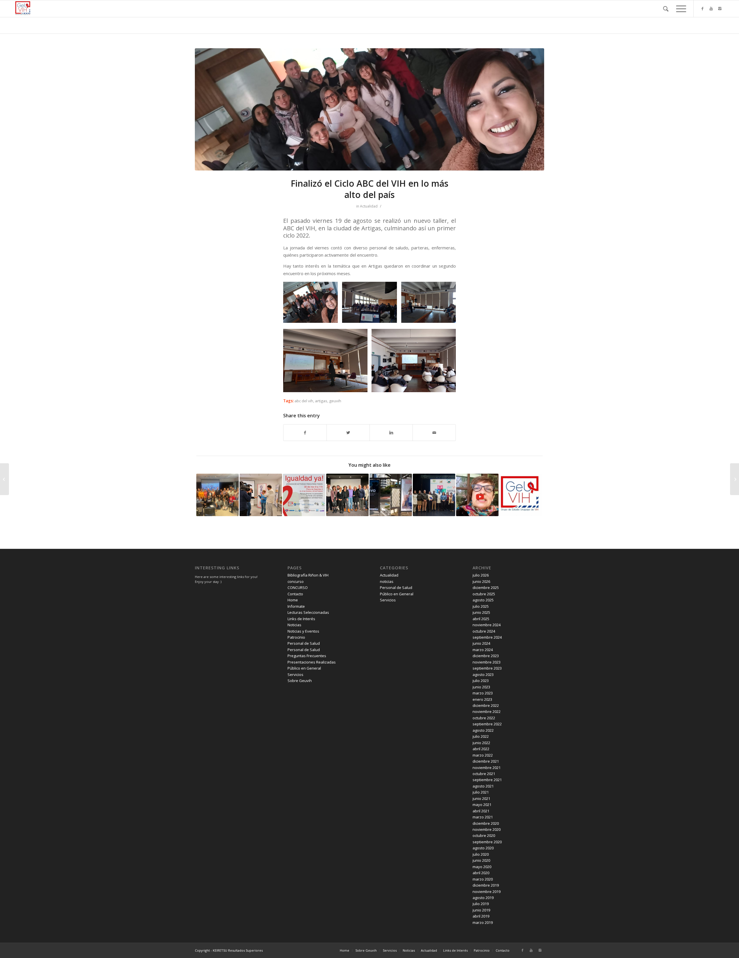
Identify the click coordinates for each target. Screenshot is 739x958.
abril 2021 (481, 811)
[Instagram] (720, 8)
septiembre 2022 (487, 724)
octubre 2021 (484, 773)
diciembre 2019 (486, 885)
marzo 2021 (483, 817)
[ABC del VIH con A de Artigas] (4, 479)
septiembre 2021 (487, 779)
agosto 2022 (483, 730)
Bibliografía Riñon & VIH (308, 575)
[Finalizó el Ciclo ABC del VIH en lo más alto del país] (369, 109)
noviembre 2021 (487, 767)
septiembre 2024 (487, 637)
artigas (321, 400)
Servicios (295, 674)
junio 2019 (481, 910)
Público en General (304, 668)
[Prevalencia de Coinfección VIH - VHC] (520, 495)
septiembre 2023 (487, 668)
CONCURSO (298, 587)
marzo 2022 (483, 755)
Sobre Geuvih (300, 680)
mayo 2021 (482, 804)
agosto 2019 (483, 897)
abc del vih (303, 400)
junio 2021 (481, 798)
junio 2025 (481, 612)
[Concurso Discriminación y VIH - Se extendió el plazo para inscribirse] (477, 495)
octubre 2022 (484, 717)
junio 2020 (481, 860)
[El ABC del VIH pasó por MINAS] (434, 495)
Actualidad (369, 206)
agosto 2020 (483, 847)
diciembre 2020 (486, 823)
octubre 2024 (484, 631)
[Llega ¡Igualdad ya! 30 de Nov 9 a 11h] (304, 495)
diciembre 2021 (486, 761)
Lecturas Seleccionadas (308, 612)
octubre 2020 (484, 835)
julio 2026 (481, 575)
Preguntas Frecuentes (307, 655)
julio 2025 (481, 606)
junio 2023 (481, 687)
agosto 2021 (483, 786)
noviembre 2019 (487, 891)
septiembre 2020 (487, 841)
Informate (296, 606)
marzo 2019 (483, 922)
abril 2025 (481, 618)
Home (293, 600)
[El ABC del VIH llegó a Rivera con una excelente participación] (217, 495)
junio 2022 (481, 742)
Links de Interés (301, 618)
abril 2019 (481, 916)
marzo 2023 (483, 693)
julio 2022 (481, 736)
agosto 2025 (483, 600)
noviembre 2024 (487, 624)
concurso (296, 581)
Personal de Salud (304, 643)
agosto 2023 (483, 674)
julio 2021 (481, 792)
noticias (386, 581)
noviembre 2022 (487, 711)
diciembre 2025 (486, 587)
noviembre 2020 (487, 829)
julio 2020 (481, 854)
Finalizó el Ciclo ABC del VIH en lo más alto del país (369, 189)
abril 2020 (481, 872)
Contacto (295, 593)
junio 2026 (481, 581)
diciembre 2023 (486, 655)
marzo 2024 (483, 649)
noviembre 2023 (487, 662)
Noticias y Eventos (303, 631)
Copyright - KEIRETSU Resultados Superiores (229, 950)
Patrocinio (296, 637)
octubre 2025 (484, 593)
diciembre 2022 (486, 705)
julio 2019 (481, 903)
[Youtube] (711, 8)
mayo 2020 (482, 866)
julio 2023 (481, 680)
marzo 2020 (483, 879)
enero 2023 (482, 699)
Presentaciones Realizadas (312, 662)
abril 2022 (481, 748)
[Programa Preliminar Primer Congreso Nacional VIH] (734, 479)
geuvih (335, 400)
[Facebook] (702, 8)
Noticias (294, 624)
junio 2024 (481, 643)
